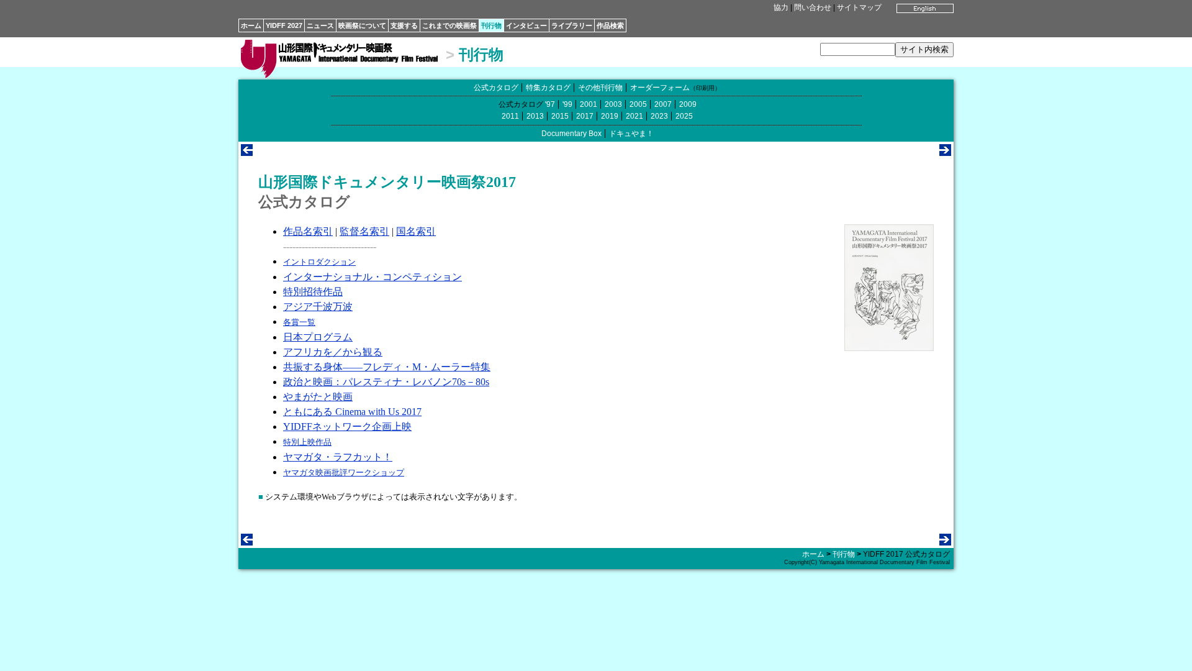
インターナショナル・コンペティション (372, 277)
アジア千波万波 (318, 306)
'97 (550, 104)
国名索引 (416, 231)
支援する (404, 25)
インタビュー (526, 25)
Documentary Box (571, 133)
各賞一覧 (299, 322)
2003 (613, 104)
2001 (588, 104)
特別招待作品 (313, 291)
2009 (688, 104)
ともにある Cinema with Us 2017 (352, 411)
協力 (781, 7)
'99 (567, 104)
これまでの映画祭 (449, 25)
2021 (634, 116)
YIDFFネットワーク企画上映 (347, 426)
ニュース (320, 25)
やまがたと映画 (318, 396)
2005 (638, 104)
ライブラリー (571, 25)
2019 (609, 116)
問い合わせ (812, 7)
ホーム (251, 25)
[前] (247, 152)
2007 (663, 104)
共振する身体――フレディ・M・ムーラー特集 (386, 367)
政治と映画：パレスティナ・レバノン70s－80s (386, 382)
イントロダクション (319, 262)
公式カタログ (496, 87)
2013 (535, 116)
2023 (659, 116)
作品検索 (610, 25)
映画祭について (362, 25)
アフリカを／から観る (332, 352)
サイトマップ (859, 7)
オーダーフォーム (660, 87)
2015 (560, 116)
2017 (585, 116)
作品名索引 (308, 231)
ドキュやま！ (631, 133)
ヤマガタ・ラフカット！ (337, 457)
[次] (945, 152)
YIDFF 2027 (284, 25)
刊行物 (491, 25)
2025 (684, 116)
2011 (510, 116)
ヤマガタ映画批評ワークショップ (343, 472)
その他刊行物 (600, 87)
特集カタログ (548, 87)
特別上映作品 (307, 442)
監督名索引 (364, 231)
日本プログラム (318, 337)
